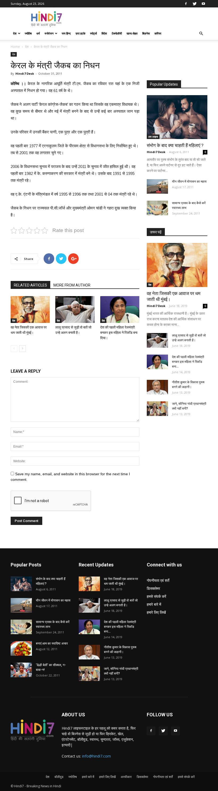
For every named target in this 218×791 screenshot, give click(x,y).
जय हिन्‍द (66, 33)
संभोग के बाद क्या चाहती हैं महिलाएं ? (175, 145)
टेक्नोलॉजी (117, 33)
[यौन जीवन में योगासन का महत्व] (157, 186)
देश (14, 33)
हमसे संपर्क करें (156, 596)
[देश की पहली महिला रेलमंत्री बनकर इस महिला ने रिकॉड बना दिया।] (119, 309)
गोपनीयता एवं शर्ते (158, 580)
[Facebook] (186, 3)
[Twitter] (195, 3)
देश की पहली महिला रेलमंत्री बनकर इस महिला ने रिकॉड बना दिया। (118, 332)
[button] (201, 33)
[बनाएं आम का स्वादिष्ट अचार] (21, 648)
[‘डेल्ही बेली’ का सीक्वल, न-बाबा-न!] (21, 670)
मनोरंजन (49, 33)
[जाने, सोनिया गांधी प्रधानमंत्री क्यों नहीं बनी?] (157, 408)
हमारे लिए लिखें (156, 612)
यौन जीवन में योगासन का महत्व (189, 181)
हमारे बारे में (154, 604)
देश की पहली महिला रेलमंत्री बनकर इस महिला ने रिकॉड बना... (188, 361)
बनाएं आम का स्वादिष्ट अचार (52, 643)
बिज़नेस (146, 33)
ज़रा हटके (80, 33)
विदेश (104, 33)
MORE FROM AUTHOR (71, 285)
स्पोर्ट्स (93, 33)
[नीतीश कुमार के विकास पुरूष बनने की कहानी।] (157, 387)
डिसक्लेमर (153, 588)
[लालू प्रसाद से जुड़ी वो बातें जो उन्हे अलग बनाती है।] (74, 309)
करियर (157, 33)
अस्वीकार (126, 777)
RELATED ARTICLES (30, 285)
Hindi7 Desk (24, 73)
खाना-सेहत (132, 33)
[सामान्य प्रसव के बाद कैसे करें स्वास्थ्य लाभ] (157, 208)
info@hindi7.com (96, 756)
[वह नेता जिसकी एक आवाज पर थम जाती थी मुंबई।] (30, 309)
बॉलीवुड (58, 777)
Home (15, 46)
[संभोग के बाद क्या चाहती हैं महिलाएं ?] (177, 117)
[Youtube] (203, 3)
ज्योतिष (28, 33)
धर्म (38, 33)
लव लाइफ (153, 136)
